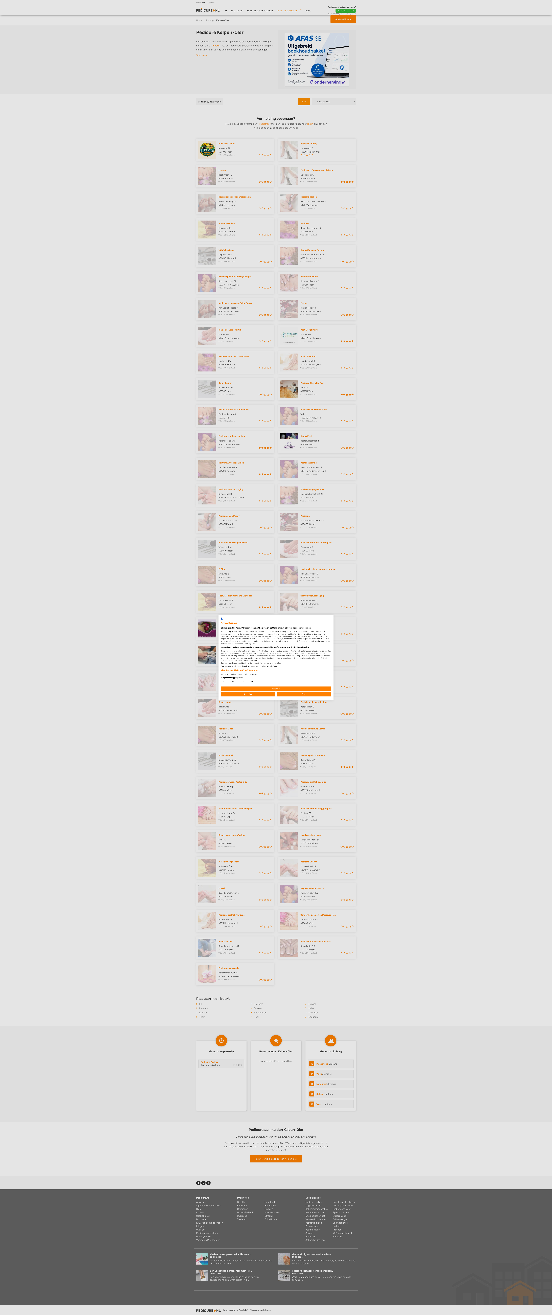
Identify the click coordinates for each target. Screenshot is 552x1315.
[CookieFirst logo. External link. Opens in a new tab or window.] (222, 618)
